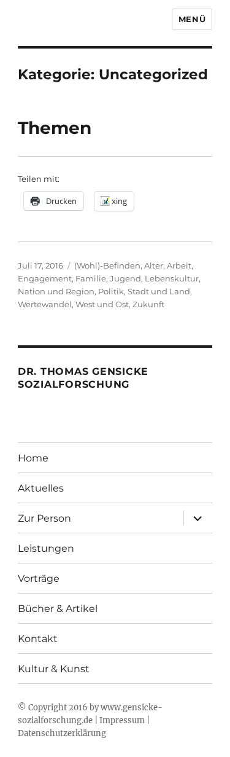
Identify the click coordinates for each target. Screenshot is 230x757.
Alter (153, 265)
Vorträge (38, 578)
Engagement (45, 278)
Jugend (125, 278)
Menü (191, 19)
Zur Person (44, 518)
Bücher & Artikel (58, 608)
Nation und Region (56, 291)
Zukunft (148, 304)
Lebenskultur (172, 278)
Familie (90, 278)
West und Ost (102, 304)
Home (33, 458)
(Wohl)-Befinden (107, 265)
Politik (111, 291)
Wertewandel (45, 304)
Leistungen (46, 548)
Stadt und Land (159, 291)
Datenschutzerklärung (62, 733)
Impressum (122, 720)
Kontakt (38, 639)
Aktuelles (41, 488)
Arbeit (179, 265)
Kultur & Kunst (54, 669)
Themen (54, 127)
